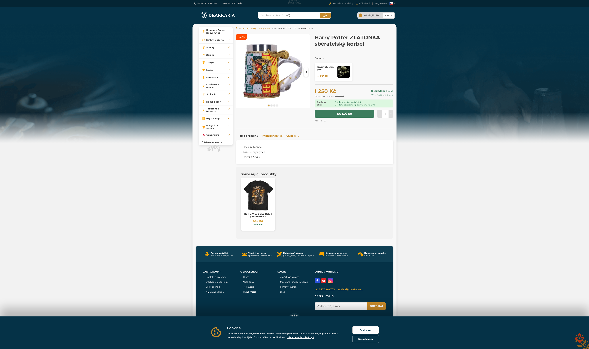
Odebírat (376, 306)
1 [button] (268, 105)
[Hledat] (325, 15)
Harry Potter (265, 28)
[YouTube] (323, 280)
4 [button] (276, 105)
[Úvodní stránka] (237, 28)
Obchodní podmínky (217, 282)
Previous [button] (239, 72)
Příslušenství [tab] (272, 135)
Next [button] (306, 72)
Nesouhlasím (365, 339)
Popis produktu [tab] (248, 135)
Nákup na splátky (215, 292)
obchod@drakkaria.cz (350, 289)
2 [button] (271, 105)
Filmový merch (288, 286)
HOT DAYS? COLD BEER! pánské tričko (258, 215)
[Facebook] (317, 280)
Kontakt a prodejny (343, 3)
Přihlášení (364, 3)
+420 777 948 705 (207, 3)
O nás (246, 277)
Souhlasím (365, 330)
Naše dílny (248, 282)
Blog (282, 292)
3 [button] (274, 105)
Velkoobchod (213, 286)
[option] (273, 71)
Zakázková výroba (289, 277)
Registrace (381, 3)
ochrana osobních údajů (300, 337)
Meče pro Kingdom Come (294, 282)
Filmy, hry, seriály (248, 28)
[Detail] (343, 72)
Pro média (248, 286)
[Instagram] (330, 280)
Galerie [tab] (293, 135)
